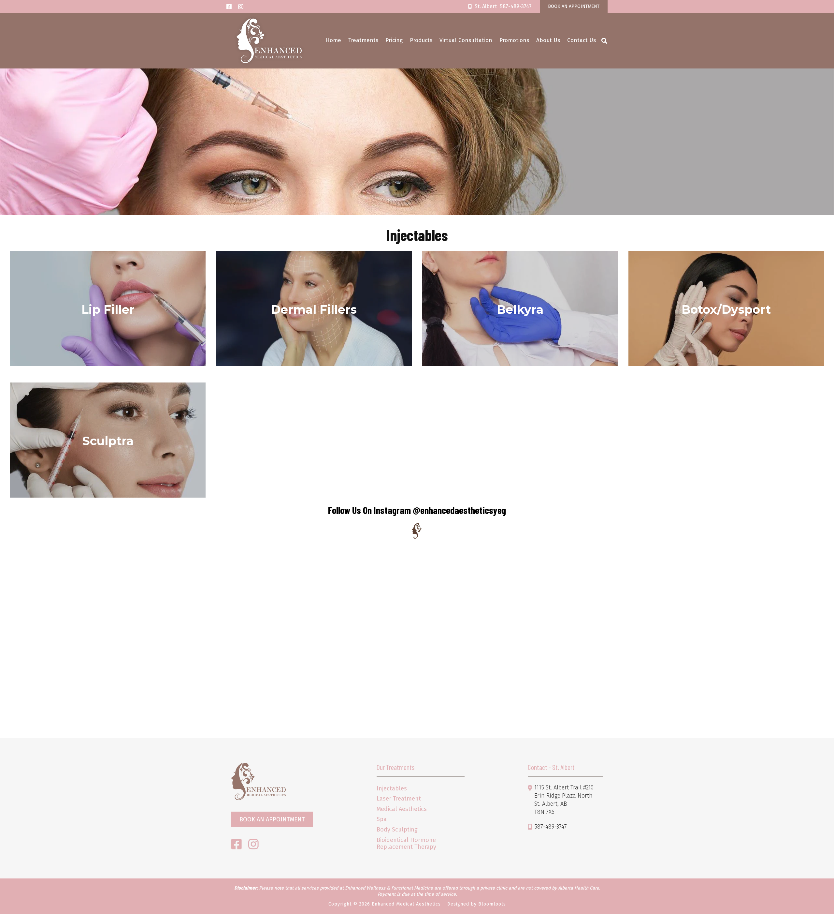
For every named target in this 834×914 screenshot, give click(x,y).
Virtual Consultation (465, 40)
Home (333, 40)
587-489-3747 (503, 6)
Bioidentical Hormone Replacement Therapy (406, 844)
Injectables (392, 788)
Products (421, 40)
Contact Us (581, 40)
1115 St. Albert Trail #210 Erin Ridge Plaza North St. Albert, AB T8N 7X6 (564, 800)
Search (604, 40)
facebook (229, 6)
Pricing (394, 40)
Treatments (363, 40)
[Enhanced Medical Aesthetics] (269, 40)
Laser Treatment (399, 798)
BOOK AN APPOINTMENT (573, 6)
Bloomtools (492, 904)
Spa (382, 819)
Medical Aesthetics (402, 809)
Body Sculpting (397, 829)
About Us (548, 40)
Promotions (514, 40)
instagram (240, 6)
